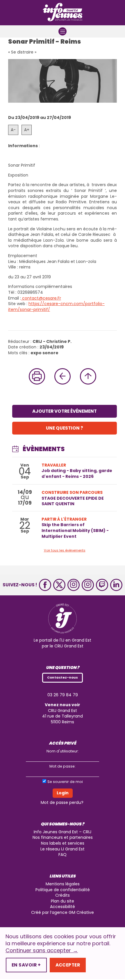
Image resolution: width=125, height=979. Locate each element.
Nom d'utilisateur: (63, 751)
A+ (26, 130)
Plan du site (62, 901)
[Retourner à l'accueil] (62, 12)
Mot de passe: (62, 766)
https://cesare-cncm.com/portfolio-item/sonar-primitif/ (56, 306)
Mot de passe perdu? (62, 802)
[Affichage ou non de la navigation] (62, 31)
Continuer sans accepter (42, 950)
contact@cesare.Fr (41, 298)
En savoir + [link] (26, 965)
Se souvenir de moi (65, 781)
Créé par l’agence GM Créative (62, 912)
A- (13, 130)
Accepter (68, 965)
